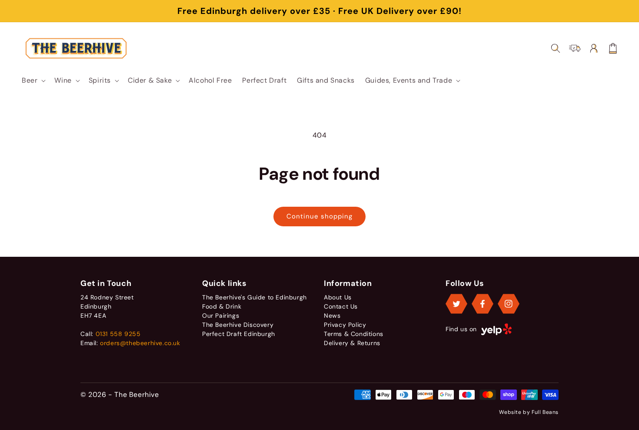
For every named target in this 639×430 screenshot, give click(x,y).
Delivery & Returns (352, 343)
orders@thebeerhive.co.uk (140, 343)
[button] (33, 80)
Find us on (461, 329)
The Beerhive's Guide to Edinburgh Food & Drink (254, 301)
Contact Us (341, 306)
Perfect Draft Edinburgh (238, 334)
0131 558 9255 (118, 334)
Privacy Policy (345, 325)
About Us (338, 297)
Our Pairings (220, 315)
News (332, 315)
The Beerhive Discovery (237, 325)
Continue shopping (319, 216)
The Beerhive (136, 394)
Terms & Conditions (353, 334)
